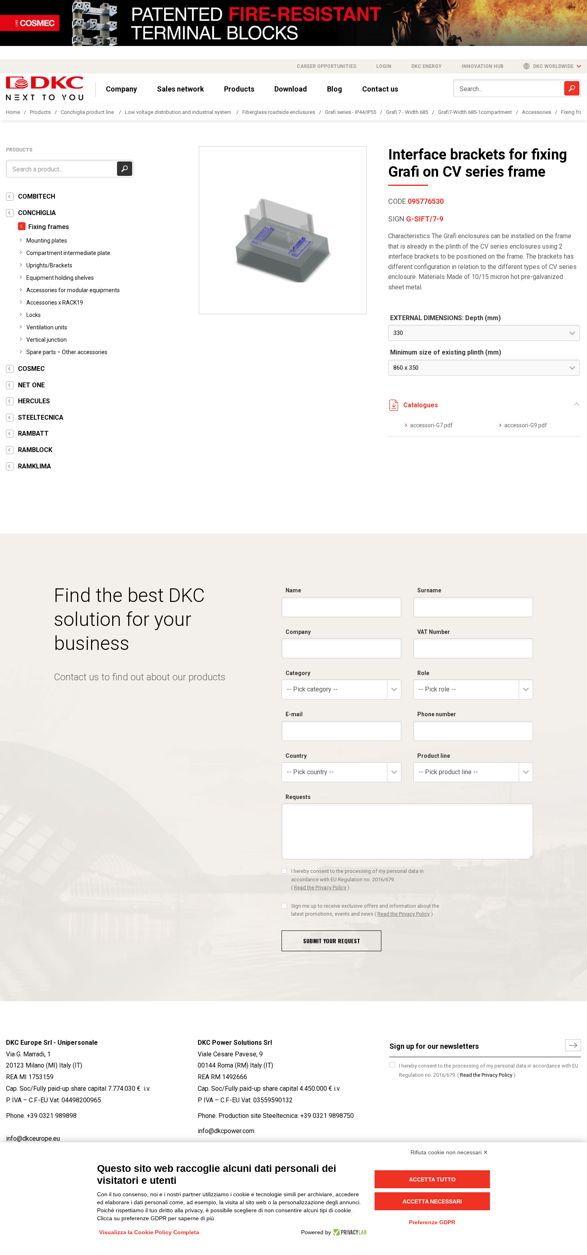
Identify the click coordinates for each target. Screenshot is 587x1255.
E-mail (294, 714)
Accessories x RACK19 (54, 302)
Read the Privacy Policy (320, 887)
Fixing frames (48, 227)
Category (298, 673)
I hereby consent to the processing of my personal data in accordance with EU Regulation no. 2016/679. (357, 879)
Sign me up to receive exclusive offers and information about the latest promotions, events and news (365, 910)
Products (239, 89)
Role (423, 673)
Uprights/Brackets (49, 265)
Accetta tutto (432, 1179)
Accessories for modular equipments (73, 290)
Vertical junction (46, 340)
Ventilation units (46, 327)
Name (293, 590)
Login (383, 66)
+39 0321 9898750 (327, 1116)
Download (290, 89)
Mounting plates (46, 240)
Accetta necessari (432, 1201)
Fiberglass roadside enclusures (278, 112)
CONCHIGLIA (37, 213)
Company (121, 89)
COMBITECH (36, 196)
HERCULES (34, 401)
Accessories (536, 112)
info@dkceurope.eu (33, 1138)
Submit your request (331, 940)
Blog (334, 89)
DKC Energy (426, 66)
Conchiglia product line (88, 112)
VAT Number (433, 632)
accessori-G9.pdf (525, 425)
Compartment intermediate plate (68, 253)
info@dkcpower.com (226, 1131)
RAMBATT (33, 433)
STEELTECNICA (40, 417)
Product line (433, 756)
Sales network (180, 89)
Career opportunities (326, 66)
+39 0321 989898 (52, 1116)
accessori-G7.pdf (431, 425)
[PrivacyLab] (349, 1232)
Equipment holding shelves (60, 278)
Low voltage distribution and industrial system (178, 112)
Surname (429, 590)
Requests (298, 797)
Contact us (380, 89)
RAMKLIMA (34, 466)
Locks (33, 315)
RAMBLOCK (35, 450)
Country (296, 756)
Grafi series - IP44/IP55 (350, 112)
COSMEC (31, 369)
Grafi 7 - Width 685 (407, 112)
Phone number (436, 714)
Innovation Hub (483, 66)
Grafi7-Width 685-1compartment (475, 112)
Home (13, 112)
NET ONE (31, 385)
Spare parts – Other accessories (66, 352)
